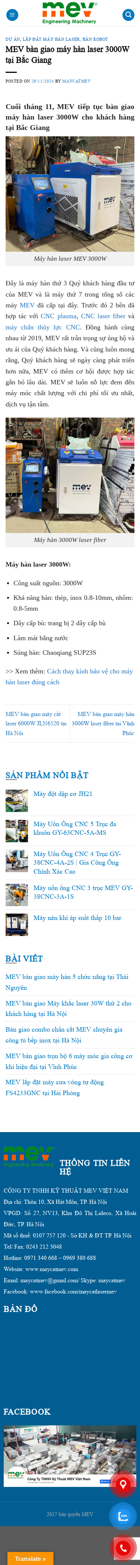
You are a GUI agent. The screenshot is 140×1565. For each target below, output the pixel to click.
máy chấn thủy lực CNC (43, 327)
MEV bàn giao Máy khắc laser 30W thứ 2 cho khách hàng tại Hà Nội (68, 1009)
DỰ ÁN (13, 39)
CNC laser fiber (103, 316)
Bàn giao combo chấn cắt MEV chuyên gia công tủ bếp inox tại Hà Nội (64, 1035)
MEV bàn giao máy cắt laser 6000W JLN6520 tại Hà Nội (36, 723)
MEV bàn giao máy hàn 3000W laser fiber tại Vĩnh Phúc (103, 723)
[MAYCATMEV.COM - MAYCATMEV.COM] (70, 13)
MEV (27, 305)
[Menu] (12, 15)
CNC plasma (58, 316)
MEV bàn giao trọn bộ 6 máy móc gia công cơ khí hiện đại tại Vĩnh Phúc (69, 1061)
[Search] (128, 15)
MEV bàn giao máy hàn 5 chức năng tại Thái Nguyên (67, 982)
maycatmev (76, 81)
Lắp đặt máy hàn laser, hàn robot (65, 39)
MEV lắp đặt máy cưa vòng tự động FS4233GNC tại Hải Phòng (55, 1087)
